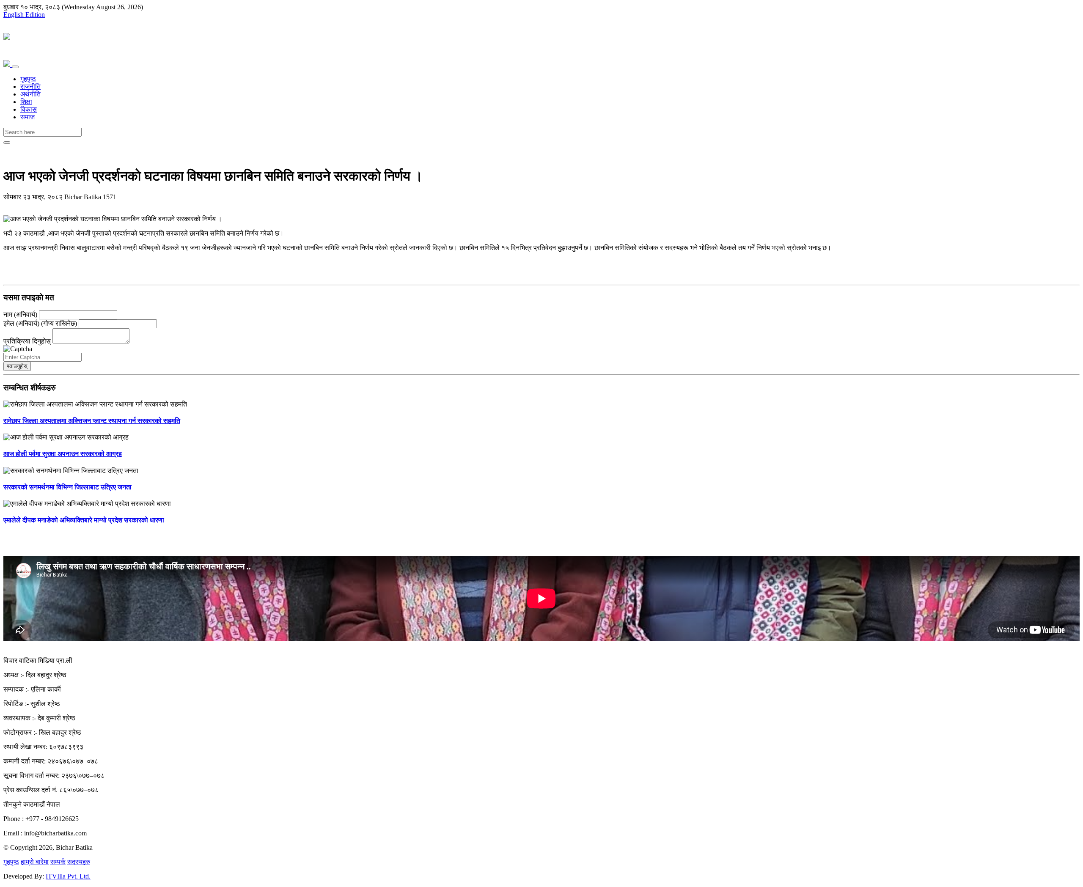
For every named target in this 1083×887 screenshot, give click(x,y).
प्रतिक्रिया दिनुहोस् (27, 341)
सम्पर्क (58, 861)
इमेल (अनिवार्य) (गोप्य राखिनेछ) (40, 323)
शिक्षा (26, 101)
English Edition (24, 14)
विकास (28, 109)
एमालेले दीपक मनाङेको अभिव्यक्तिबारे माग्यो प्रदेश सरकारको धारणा (83, 520)
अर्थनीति (30, 94)
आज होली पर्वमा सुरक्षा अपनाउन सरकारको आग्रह (62, 453)
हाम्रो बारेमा (35, 861)
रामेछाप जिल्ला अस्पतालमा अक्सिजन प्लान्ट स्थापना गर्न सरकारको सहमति (91, 420)
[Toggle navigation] (15, 67)
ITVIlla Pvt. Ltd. (68, 876)
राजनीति (30, 86)
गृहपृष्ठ (28, 78)
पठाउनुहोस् (17, 366)
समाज (27, 117)
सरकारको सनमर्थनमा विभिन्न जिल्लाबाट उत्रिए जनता (68, 487)
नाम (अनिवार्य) (20, 314)
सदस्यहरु (78, 861)
